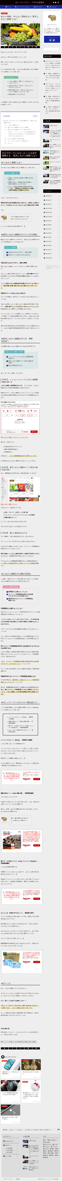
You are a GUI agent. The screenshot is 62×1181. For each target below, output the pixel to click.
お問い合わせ (52, 7)
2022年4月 (52, 196)
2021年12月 (52, 208)
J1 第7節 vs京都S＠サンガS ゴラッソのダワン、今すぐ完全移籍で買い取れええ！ (53, 110)
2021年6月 (52, 233)
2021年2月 (52, 249)
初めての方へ (39, 7)
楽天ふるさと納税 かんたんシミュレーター (14, 437)
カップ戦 (55, 1144)
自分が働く (12, 1152)
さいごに (10, 143)
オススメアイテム (5, 1041)
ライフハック (54, 1146)
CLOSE (35, 116)
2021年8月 (52, 225)
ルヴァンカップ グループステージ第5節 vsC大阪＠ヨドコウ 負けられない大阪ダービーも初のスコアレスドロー (52, 65)
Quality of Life (11, 1141)
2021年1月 (52, 253)
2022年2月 (52, 204)
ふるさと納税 (14, 1041)
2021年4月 (52, 241)
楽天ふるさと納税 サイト (9, 504)
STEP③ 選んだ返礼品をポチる (16, 136)
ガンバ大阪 (11, 1156)
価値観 (52, 1148)
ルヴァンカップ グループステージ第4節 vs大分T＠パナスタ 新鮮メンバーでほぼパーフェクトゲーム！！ (52, 88)
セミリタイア (46, 1146)
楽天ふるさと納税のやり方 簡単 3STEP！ (19, 129)
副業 (45, 1150)
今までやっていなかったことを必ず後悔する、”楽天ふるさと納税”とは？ (20, 121)
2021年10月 (52, 216)
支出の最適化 (28, 1041)
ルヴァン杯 (46, 1148)
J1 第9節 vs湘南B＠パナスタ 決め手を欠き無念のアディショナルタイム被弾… (53, 77)
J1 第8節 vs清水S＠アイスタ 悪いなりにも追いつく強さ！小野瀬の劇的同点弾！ (53, 99)
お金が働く (12, 1148)
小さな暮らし (4, 13)
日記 (57, 1153)
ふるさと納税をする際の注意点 (16, 138)
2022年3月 (52, 200)
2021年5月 (52, 237)
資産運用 (46, 1157)
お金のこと (11, 1145)
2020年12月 (52, 258)
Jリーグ (55, 1140)
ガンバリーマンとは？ (23, 7)
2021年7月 (52, 229)
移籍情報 (52, 1155)
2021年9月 (52, 220)
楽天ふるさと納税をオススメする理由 (18, 127)
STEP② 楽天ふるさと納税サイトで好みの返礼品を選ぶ (21, 134)
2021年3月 (52, 245)
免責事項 (18, 1179)
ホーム (9, 7)
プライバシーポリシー (8, 1179)
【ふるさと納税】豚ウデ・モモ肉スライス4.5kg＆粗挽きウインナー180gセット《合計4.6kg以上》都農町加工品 (31, 892)
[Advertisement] (52, 281)
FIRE (50, 1140)
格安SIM (46, 1155)
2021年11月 (52, 212)
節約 (35, 1041)
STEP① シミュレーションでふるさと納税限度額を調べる (22, 132)
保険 (57, 1148)
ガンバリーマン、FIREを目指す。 (31, 2)
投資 (45, 1153)
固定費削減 (21, 1041)
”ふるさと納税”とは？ (14, 125)
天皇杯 (57, 1150)
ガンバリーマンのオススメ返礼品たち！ (19, 141)
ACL (45, 1140)
